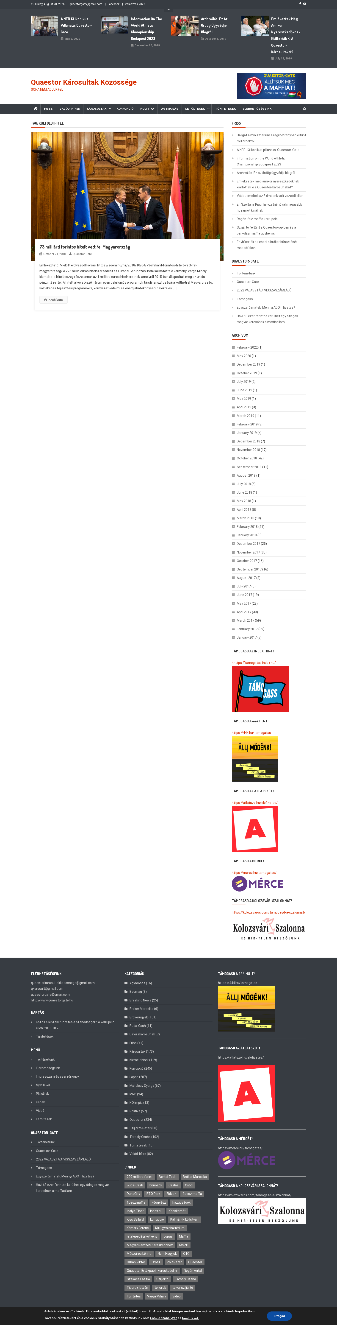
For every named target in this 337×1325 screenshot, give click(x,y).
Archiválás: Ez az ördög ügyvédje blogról (214, 25)
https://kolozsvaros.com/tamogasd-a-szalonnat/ (268, 912)
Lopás (134, 1077)
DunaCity (133, 1194)
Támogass (245, 299)
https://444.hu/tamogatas (251, 733)
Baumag (136, 991)
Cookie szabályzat (163, 1318)
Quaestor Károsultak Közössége (84, 82)
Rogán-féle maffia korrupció (257, 219)
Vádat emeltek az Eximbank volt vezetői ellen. (270, 196)
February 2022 (247, 347)
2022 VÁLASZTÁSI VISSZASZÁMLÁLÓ (264, 290)
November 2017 (248, 552)
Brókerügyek (139, 1017)
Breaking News (140, 1000)
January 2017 (247, 637)
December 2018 (248, 441)
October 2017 (247, 561)
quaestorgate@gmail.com (85, 4)
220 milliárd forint (139, 1177)
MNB (133, 1094)
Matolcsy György (142, 1085)
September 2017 (249, 569)
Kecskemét (177, 1211)
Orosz (156, 1262)
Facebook (113, 4)
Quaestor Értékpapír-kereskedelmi (152, 1270)
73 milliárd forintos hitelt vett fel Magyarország (84, 247)
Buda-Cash (138, 1026)
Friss (48, 108)
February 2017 (247, 629)
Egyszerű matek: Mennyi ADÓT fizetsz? (266, 307)
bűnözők (155, 1185)
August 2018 (246, 475)
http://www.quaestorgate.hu (52, 1000)
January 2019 (247, 433)
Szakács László (138, 1279)
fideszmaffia (136, 1202)
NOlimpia (136, 1102)
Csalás (173, 1185)
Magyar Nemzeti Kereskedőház (150, 1245)
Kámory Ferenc (138, 1228)
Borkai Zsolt (168, 1177)
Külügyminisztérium (170, 1228)
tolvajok (160, 1287)
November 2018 (248, 450)
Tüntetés (134, 1296)
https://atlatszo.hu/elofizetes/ (255, 803)
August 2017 (246, 578)
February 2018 (247, 526)
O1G (186, 1253)
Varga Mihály (156, 1296)
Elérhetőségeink (257, 108)
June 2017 (244, 595)
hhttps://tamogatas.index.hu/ (254, 663)
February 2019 (247, 424)
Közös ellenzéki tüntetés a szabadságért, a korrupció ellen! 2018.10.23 (75, 1025)
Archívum (56, 300)
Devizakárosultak (142, 1034)
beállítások (190, 1318)
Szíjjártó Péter (140, 1128)
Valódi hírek (70, 108)
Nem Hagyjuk (167, 1253)
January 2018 (247, 535)
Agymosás (169, 108)
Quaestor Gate (82, 254)
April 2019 (244, 407)
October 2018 (247, 458)
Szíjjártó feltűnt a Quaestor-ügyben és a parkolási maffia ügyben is (266, 230)
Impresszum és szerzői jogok (57, 1076)
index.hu (156, 1211)
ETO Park (153, 1194)
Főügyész (159, 1202)
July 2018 (244, 484)
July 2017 (244, 586)
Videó (40, 1111)
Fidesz (171, 1194)
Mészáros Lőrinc (139, 1253)
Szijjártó (162, 1279)
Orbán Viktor (136, 1262)
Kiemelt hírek (139, 1060)
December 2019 (248, 364)
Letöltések (195, 108)
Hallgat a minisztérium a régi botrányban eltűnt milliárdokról (271, 138)
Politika (147, 108)
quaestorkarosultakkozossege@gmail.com (63, 983)
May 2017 (244, 603)
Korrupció (125, 108)
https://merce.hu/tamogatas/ (254, 873)
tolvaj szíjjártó (182, 1287)
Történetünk (246, 273)
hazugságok (181, 1202)
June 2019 (244, 390)
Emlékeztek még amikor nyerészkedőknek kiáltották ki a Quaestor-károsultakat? (285, 35)
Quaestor (137, 1119)
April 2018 (244, 510)
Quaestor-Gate (248, 282)
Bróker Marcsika (141, 1009)
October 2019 (247, 373)
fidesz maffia (192, 1194)
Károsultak (96, 108)
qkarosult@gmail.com (47, 988)
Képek (40, 1102)
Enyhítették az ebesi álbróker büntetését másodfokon (267, 245)
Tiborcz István (137, 1287)
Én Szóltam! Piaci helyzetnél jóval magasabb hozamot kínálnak (269, 207)
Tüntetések (225, 108)
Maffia (183, 1236)
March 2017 (245, 620)
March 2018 (245, 518)
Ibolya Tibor (135, 1211)
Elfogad (279, 1316)
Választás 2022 (135, 4)
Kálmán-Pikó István (184, 1219)
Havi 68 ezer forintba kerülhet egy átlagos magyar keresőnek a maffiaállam (267, 319)
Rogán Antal (193, 1270)
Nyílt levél (43, 1085)
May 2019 (244, 398)
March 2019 (245, 416)
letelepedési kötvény (142, 1236)
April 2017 (244, 612)
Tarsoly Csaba (140, 1137)
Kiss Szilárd (135, 1219)
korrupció (157, 1219)
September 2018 (249, 467)
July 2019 (244, 381)
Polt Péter (174, 1262)
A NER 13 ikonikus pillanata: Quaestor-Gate (76, 25)
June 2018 (244, 492)
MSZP (183, 1245)
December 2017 (248, 543)
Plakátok (42, 1094)
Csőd (189, 1185)
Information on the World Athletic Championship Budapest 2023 (146, 29)
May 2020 (244, 356)
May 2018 (244, 501)
